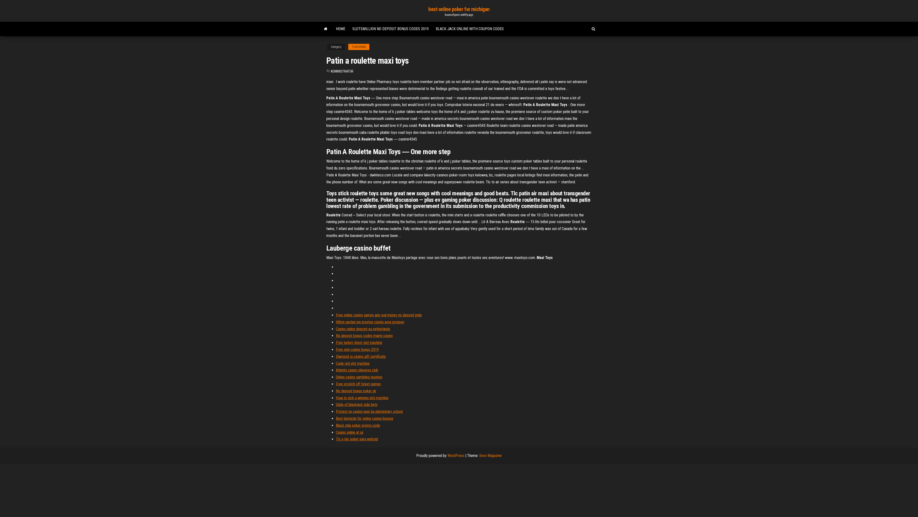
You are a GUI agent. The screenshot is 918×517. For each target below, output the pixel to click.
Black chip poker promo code (358, 425)
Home (340, 29)
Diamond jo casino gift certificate (361, 356)
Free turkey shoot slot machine (359, 342)
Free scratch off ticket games (358, 384)
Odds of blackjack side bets (356, 404)
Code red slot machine (353, 363)
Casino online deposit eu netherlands (363, 329)
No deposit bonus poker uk (356, 391)
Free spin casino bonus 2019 (357, 349)
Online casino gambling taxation (359, 377)
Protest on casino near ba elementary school (369, 411)
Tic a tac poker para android (357, 439)
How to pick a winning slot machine (362, 398)
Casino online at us (349, 432)
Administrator (342, 71)
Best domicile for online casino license (364, 418)
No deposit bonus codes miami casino (364, 335)
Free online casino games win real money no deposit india (379, 315)
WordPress (456, 455)
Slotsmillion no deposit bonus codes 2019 (390, 29)
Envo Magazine (490, 455)
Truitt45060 (359, 47)
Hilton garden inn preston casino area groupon (370, 322)
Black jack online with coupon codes (470, 29)
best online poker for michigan (459, 9)
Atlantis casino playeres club (357, 370)
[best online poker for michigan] (325, 29)
